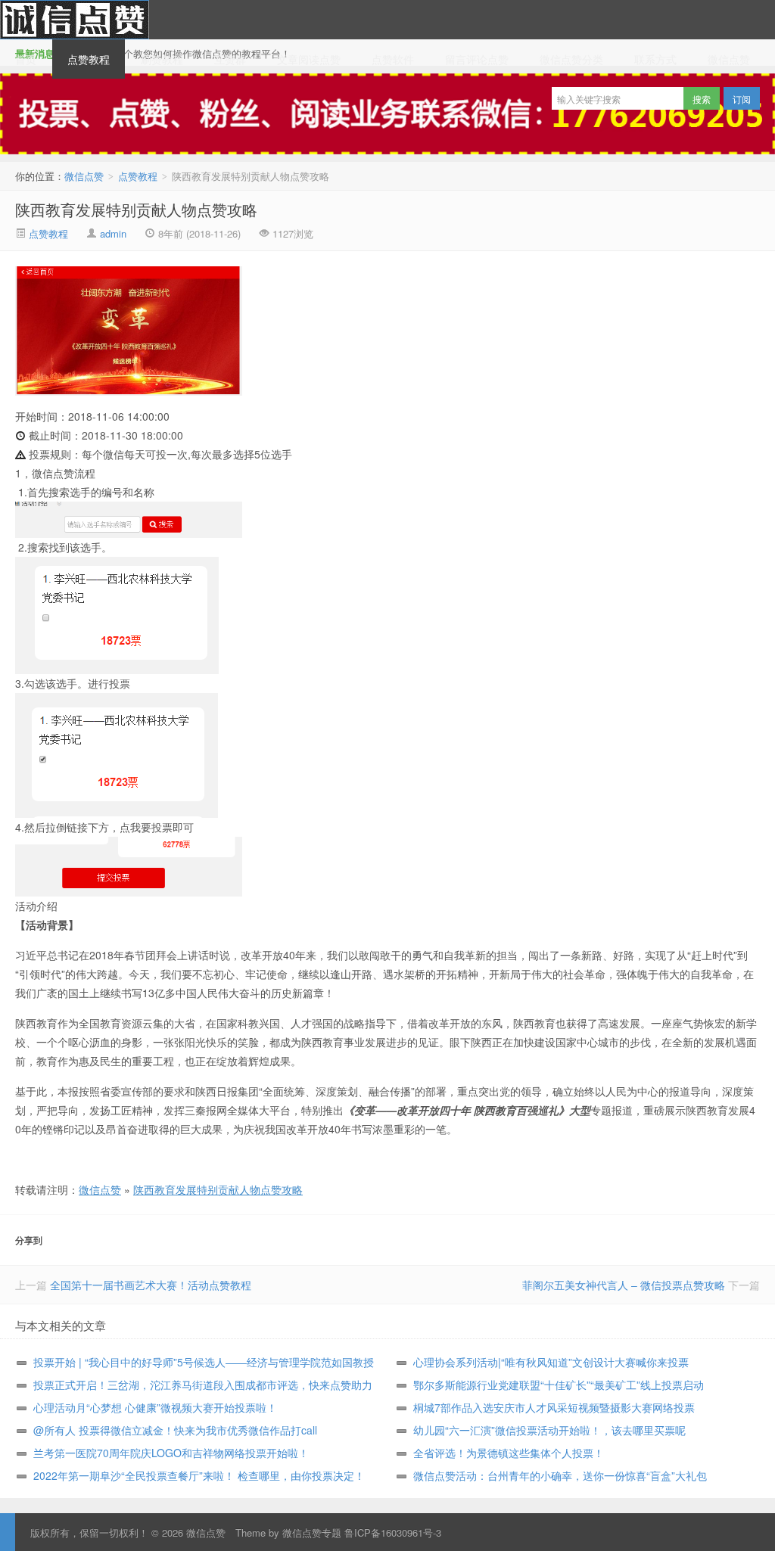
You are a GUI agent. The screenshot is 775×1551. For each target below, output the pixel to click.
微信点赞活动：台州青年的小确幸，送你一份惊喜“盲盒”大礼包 (560, 1475)
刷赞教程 (162, 59)
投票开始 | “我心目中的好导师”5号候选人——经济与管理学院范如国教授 (203, 1361)
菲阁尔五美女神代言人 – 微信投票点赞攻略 (623, 1284)
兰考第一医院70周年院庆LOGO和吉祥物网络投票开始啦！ (171, 1452)
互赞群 (230, 59)
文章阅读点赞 (309, 59)
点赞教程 (88, 59)
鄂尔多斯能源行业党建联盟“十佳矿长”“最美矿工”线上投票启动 (558, 1384)
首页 (25, 59)
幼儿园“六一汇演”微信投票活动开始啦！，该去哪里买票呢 (549, 1430)
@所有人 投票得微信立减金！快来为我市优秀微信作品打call (175, 1430)
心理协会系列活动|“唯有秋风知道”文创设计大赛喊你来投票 (551, 1361)
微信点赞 (74, 19)
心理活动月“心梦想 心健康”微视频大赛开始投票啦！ (155, 1407)
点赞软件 (393, 59)
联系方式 (655, 59)
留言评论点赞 (477, 59)
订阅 (742, 98)
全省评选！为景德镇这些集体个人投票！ (508, 1452)
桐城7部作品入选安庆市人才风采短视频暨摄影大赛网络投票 (554, 1407)
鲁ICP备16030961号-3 (392, 1532)
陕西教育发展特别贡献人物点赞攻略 (136, 209)
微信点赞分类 (571, 59)
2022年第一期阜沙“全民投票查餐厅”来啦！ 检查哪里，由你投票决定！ (199, 1475)
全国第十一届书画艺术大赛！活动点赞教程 (150, 1284)
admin (113, 233)
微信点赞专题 (311, 1532)
